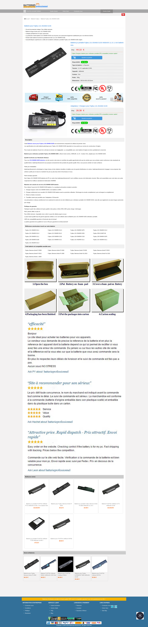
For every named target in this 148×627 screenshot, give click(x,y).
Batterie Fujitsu (35, 18)
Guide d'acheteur (55, 605)
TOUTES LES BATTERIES (33, 11)
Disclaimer (28, 613)
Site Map (104, 610)
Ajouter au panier (87, 57)
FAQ (52, 610)
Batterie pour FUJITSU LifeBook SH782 (61, 538)
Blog (52, 613)
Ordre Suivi (66, 11)
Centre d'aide (106, 11)
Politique (27, 610)
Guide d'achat (54, 11)
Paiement (79, 605)
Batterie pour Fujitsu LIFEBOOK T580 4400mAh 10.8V (82, 575)
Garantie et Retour (81, 610)
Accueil (27, 18)
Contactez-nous (78, 11)
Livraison (78, 608)
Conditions (28, 608)
